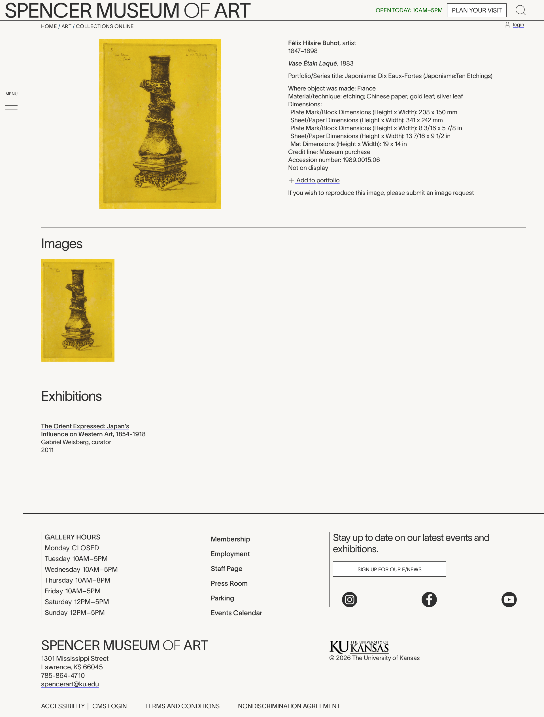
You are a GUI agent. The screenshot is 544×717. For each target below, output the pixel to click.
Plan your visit (477, 10)
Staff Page (227, 568)
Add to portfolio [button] (317, 180)
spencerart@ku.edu (70, 684)
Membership (230, 539)
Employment (230, 554)
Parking (222, 598)
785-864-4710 (63, 675)
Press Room (229, 583)
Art (67, 26)
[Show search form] (521, 10)
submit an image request (440, 192)
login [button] (518, 25)
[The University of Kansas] (359, 646)
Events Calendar (236, 613)
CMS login (109, 706)
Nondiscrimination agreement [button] (289, 706)
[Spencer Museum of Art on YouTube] (509, 599)
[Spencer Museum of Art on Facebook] (429, 599)
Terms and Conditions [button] (182, 706)
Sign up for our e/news (390, 569)
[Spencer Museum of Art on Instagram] (349, 599)
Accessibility (63, 706)
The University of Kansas (386, 657)
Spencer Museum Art (124, 645)
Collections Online (105, 26)
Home (49, 26)
